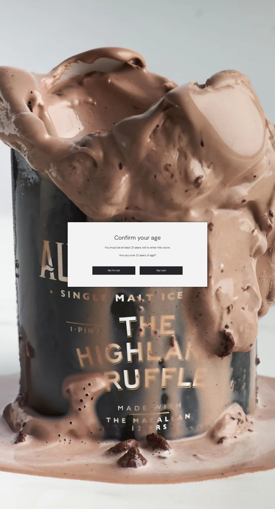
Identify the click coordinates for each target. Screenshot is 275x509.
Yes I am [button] (161, 270)
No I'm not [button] (114, 270)
